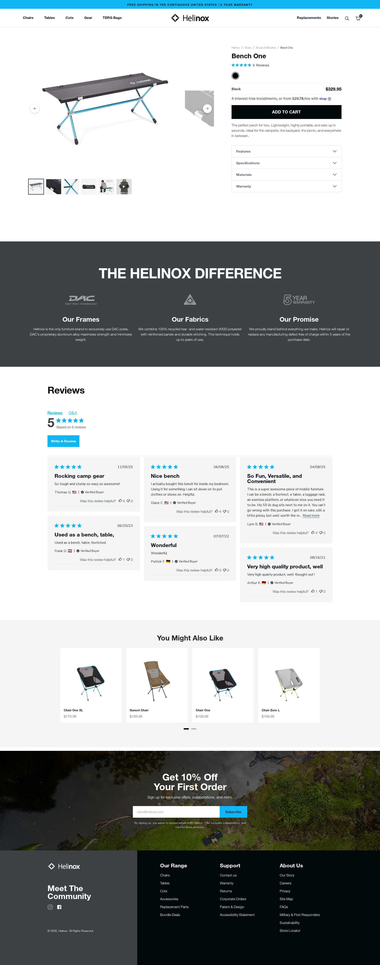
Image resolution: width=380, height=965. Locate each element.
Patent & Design (232, 907)
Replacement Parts (174, 907)
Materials (244, 174)
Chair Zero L (271, 710)
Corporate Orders (233, 899)
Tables (165, 883)
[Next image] (207, 108)
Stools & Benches (266, 47)
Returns (226, 891)
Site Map (286, 899)
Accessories (169, 899)
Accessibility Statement (237, 915)
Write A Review (63, 441)
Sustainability (290, 923)
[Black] (235, 76)
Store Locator (290, 930)
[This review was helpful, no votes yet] (120, 500)
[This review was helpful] (216, 511)
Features (243, 151)
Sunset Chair (139, 710)
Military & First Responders (300, 915)
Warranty (243, 186)
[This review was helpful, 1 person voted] (120, 559)
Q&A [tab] (73, 413)
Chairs (247, 47)
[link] (112, 18)
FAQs (284, 907)
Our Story (287, 875)
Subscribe (233, 812)
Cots (163, 891)
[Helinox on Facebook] (59, 906)
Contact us (228, 875)
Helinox (236, 47)
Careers (285, 883)
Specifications (248, 163)
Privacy (285, 891)
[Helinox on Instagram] (50, 906)
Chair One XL (73, 710)
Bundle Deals (170, 915)
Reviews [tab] (55, 413)
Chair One (203, 710)
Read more (311, 515)
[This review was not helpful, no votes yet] (128, 500)
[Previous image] (34, 108)
